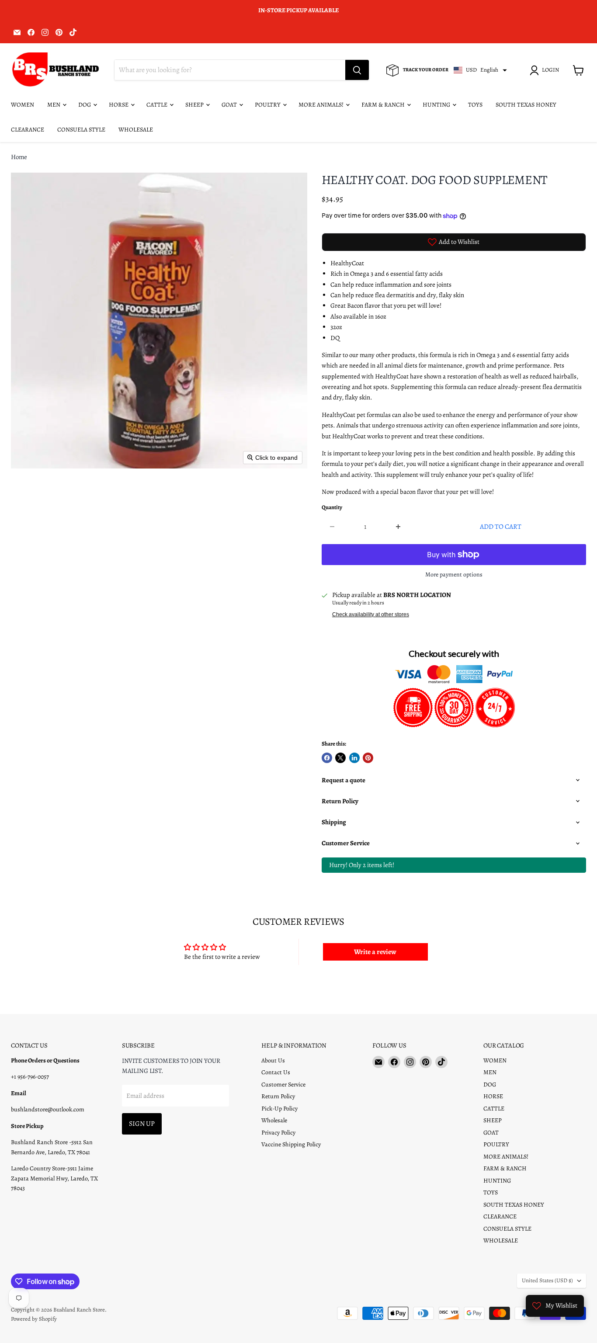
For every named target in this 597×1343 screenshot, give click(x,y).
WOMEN (22, 105)
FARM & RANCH (383, 105)
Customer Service (283, 1084)
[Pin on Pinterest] (368, 758)
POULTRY (268, 105)
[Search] (357, 70)
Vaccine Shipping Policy (291, 1144)
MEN (54, 105)
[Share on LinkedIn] (354, 758)
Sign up (142, 1123)
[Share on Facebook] (327, 758)
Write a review (375, 952)
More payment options (453, 574)
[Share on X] (340, 758)
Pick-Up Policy (279, 1108)
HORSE (119, 105)
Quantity (332, 507)
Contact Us (275, 1072)
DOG (85, 105)
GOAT (230, 105)
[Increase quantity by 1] (398, 527)
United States (547, 1280)
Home (19, 157)
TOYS (475, 105)
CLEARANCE (27, 129)
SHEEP (195, 105)
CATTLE (157, 105)
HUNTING (437, 105)
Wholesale (274, 1120)
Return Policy (278, 1096)
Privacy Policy (278, 1132)
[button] (546, 70)
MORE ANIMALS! (321, 105)
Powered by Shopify (34, 1318)
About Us (273, 1060)
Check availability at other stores (370, 614)
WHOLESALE (135, 129)
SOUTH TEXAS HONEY (526, 105)
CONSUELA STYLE (81, 129)
